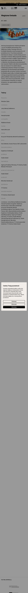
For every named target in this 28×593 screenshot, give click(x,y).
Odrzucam (14, 304)
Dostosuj (14, 301)
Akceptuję (14, 307)
